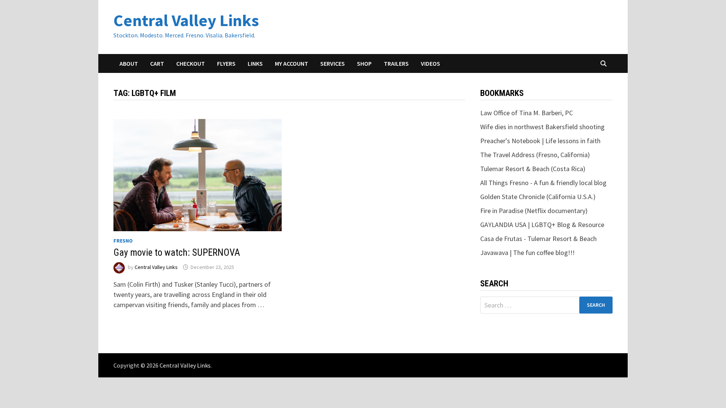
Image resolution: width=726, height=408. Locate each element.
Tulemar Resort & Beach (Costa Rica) (532, 168)
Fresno (123, 240)
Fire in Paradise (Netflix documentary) (534, 210)
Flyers (226, 63)
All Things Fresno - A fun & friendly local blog (543, 182)
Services (332, 63)
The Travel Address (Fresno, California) (535, 154)
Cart (157, 63)
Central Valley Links (186, 20)
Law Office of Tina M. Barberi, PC (526, 112)
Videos (430, 63)
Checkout (190, 63)
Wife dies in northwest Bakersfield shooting (542, 126)
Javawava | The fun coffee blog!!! (527, 252)
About (128, 63)
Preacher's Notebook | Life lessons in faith (540, 140)
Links (255, 63)
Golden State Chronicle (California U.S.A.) (538, 196)
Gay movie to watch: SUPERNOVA (176, 252)
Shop (364, 63)
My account (291, 63)
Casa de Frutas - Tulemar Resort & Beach (538, 238)
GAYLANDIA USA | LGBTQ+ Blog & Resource (542, 224)
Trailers (396, 63)
